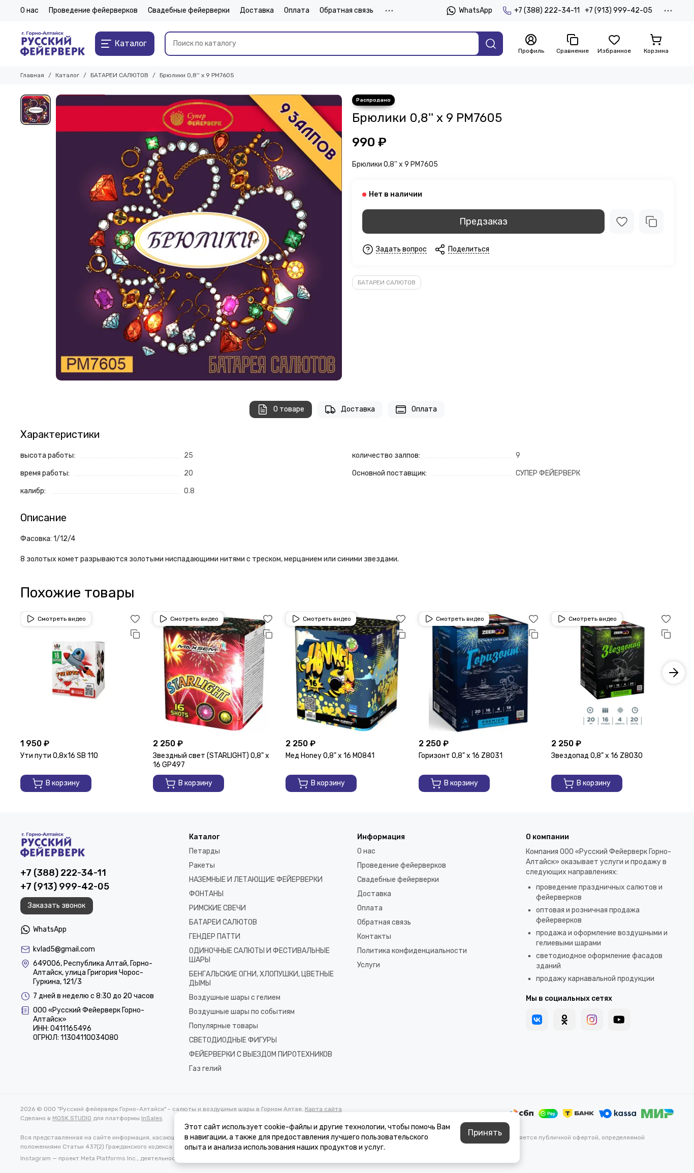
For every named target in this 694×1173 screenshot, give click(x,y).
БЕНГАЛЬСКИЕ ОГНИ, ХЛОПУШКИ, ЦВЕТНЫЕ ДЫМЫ (261, 979)
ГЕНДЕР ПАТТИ (214, 936)
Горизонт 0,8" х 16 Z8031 (460, 755)
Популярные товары (223, 1026)
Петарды (204, 851)
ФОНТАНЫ (206, 894)
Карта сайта (323, 1109)
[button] (20, 672)
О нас (29, 10)
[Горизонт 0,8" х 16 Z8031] (480, 672)
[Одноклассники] (564, 1019)
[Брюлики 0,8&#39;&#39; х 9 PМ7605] (199, 237)
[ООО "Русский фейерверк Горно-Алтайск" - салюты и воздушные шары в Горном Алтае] (52, 43)
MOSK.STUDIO (71, 1118)
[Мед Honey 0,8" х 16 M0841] (347, 672)
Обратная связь (346, 10)
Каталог (67, 75)
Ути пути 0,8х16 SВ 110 (59, 755)
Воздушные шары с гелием (234, 997)
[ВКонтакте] (537, 1019)
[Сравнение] (651, 221)
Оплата (296, 10)
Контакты (374, 936)
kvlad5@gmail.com (64, 949)
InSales (152, 1118)
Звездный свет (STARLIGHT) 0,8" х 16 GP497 (211, 760)
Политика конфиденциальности (412, 950)
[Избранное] (622, 221)
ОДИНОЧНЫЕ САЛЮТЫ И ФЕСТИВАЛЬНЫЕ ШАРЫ (259, 955)
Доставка (257, 10)
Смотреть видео (62, 618)
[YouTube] (619, 1019)
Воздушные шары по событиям (242, 1011)
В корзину (63, 783)
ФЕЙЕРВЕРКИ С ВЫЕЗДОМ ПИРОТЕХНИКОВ (260, 1054)
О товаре (288, 409)
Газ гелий (205, 1068)
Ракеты (202, 865)
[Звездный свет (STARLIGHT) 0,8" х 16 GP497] (214, 672)
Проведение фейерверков (93, 10)
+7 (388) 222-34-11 (547, 10)
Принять (485, 1132)
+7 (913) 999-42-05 (618, 10)
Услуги (368, 965)
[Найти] (491, 43)
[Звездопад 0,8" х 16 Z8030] (612, 672)
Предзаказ (483, 221)
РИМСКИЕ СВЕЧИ (217, 908)
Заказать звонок (56, 905)
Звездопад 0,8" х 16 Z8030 (597, 755)
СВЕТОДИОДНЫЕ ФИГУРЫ (233, 1040)
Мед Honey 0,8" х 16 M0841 (330, 755)
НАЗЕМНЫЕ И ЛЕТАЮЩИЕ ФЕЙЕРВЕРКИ (256, 879)
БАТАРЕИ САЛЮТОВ (119, 75)
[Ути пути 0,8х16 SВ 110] (81, 672)
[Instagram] (592, 1019)
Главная (32, 75)
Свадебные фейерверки (189, 10)
